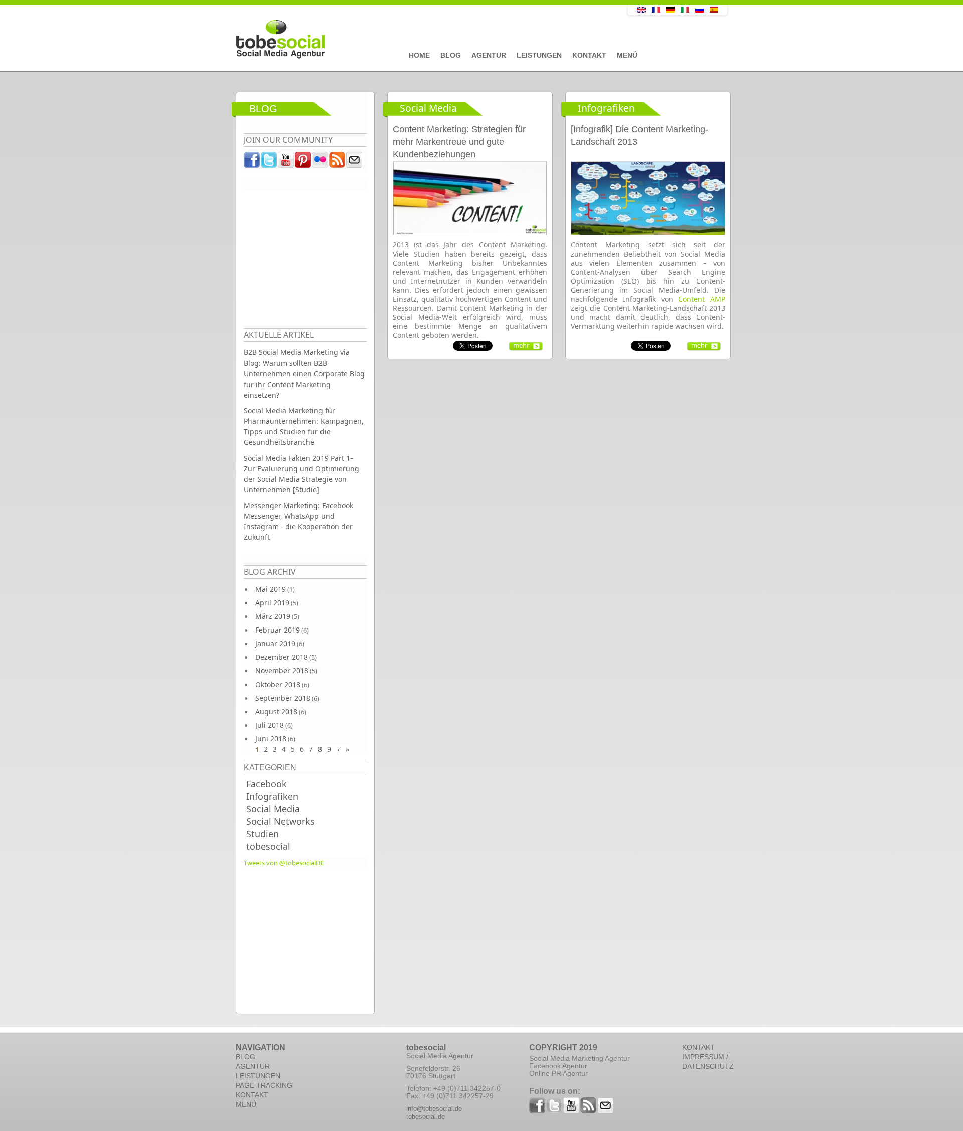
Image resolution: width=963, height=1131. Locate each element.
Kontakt (589, 55)
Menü (627, 55)
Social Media (273, 809)
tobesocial (268, 846)
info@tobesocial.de (434, 1108)
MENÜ (246, 1104)
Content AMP (701, 299)
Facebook (266, 784)
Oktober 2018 (277, 684)
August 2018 (276, 711)
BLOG (245, 1057)
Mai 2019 (270, 589)
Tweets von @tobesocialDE (284, 862)
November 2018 (281, 670)
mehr (521, 345)
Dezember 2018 (281, 657)
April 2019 (272, 602)
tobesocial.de (425, 1116)
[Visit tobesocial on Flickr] (320, 162)
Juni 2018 (270, 738)
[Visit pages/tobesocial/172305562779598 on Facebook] (252, 162)
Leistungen (539, 55)
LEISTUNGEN (258, 1076)
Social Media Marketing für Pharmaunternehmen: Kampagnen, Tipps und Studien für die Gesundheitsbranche (304, 426)
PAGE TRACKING (264, 1085)
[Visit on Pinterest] (303, 162)
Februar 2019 (277, 630)
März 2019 (272, 616)
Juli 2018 (269, 725)
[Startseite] (409, 39)
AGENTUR (253, 1066)
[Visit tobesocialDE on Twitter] (269, 162)
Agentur (488, 55)
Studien (262, 834)
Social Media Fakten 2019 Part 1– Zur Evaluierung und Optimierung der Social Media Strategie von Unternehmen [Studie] (301, 473)
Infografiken (272, 796)
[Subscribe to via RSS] (337, 162)
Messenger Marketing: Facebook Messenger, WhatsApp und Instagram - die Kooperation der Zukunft (298, 521)
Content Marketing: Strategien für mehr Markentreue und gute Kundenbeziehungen (459, 141)
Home (419, 55)
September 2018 (282, 698)
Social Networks (280, 821)
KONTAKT (252, 1095)
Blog (450, 55)
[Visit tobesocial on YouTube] (286, 162)
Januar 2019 (275, 643)
